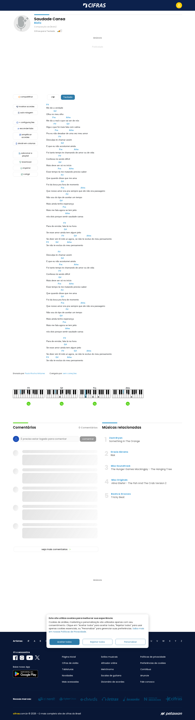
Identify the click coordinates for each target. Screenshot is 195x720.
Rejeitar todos (97, 641)
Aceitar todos (64, 641)
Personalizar (130, 641)
